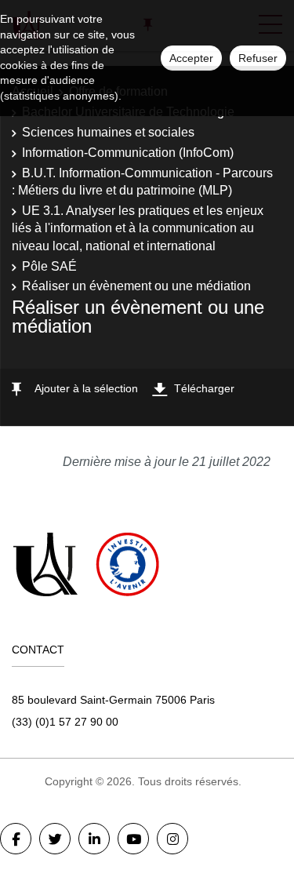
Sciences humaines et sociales (108, 132)
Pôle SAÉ (49, 266)
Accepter (191, 58)
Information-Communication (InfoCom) (128, 152)
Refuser (258, 58)
